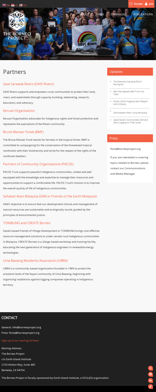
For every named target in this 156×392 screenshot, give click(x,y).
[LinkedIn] (150, 380)
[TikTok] (150, 386)
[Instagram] (150, 368)
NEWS (100, 14)
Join (151, 3)
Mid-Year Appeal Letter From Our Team (128, 92)
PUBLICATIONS (143, 14)
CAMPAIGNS (118, 14)
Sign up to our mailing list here (20, 340)
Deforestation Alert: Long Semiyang (130, 113)
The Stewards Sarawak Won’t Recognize (127, 83)
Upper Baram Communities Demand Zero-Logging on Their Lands (130, 121)
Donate (138, 3)
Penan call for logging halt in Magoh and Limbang (130, 102)
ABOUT (84, 14)
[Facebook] (150, 374)
